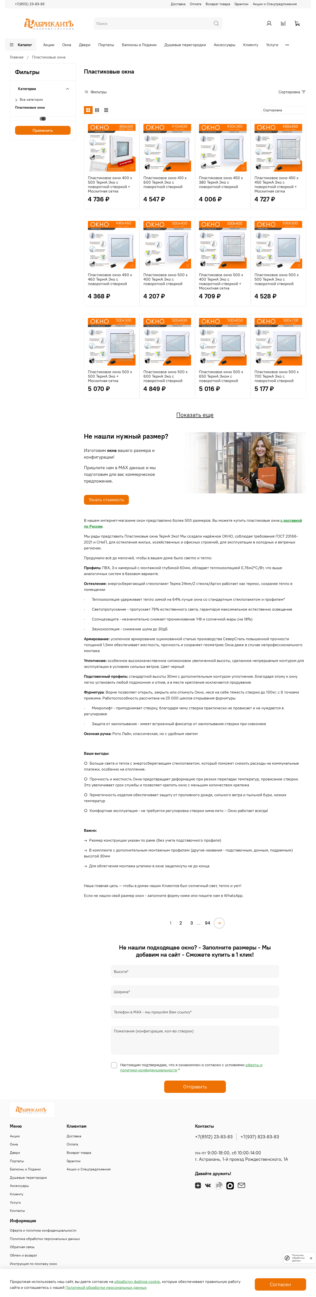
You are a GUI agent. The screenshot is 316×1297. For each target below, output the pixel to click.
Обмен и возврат (23, 1255)
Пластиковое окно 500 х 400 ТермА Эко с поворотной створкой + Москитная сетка (221, 281)
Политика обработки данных (298, 1258)
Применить (43, 130)
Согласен (280, 1284)
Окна (66, 44)
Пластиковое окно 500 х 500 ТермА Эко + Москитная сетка (110, 376)
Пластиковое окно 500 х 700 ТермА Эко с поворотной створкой (277, 376)
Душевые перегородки (185, 44)
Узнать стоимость (106, 500)
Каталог (25, 44)
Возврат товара (218, 4)
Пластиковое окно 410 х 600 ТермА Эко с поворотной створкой (165, 182)
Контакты (17, 1210)
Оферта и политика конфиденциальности (43, 1230)
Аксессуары (224, 44)
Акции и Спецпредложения (275, 4)
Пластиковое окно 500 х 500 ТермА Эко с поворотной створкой (277, 279)
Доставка (178, 4)
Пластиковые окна (30, 107)
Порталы (106, 44)
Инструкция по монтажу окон (33, 1263)
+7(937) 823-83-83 (259, 1137)
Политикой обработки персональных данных (106, 1287)
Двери (84, 44)
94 (207, 923)
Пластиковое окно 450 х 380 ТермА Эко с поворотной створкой (221, 182)
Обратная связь (22, 1247)
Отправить (195, 1087)
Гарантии (241, 4)
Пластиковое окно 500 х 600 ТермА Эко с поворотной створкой (165, 376)
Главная (16, 57)
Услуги (272, 44)
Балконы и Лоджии (139, 44)
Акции (48, 44)
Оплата (195, 4)
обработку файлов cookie (137, 1281)
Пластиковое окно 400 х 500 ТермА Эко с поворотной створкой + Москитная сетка (110, 184)
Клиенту (250, 44)
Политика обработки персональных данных (45, 1239)
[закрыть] (311, 1258)
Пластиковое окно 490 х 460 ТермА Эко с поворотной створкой (110, 279)
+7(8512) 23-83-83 (29, 4)
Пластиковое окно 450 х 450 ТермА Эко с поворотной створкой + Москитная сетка (276, 184)
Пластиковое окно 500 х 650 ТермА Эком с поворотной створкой (221, 376)
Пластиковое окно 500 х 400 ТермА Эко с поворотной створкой (165, 279)
